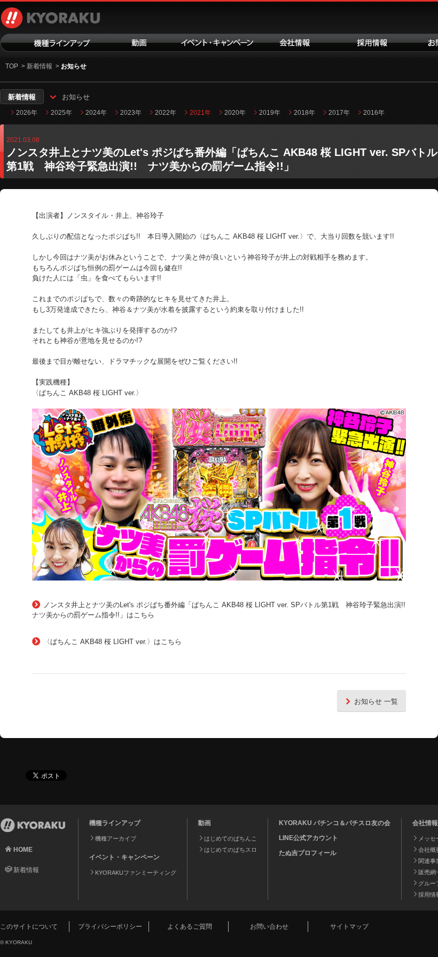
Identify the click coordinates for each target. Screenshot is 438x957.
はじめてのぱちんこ (230, 838)
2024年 (96, 112)
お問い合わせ (269, 926)
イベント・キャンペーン (217, 43)
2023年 (131, 112)
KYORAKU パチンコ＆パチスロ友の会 (334, 823)
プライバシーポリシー (110, 926)
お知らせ (76, 97)
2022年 (165, 112)
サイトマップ (349, 926)
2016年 (374, 112)
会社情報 (295, 43)
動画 (140, 43)
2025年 (61, 112)
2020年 (235, 112)
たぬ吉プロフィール (308, 853)
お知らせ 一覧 (376, 701)
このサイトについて (29, 926)
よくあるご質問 (189, 926)
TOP (11, 66)
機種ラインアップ (50, 43)
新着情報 (39, 66)
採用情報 (373, 43)
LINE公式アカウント (308, 838)
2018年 (304, 112)
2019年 (269, 112)
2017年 (339, 112)
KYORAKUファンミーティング (135, 872)
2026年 (26, 112)
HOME (23, 849)
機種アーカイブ (115, 838)
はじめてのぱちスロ (230, 849)
